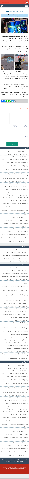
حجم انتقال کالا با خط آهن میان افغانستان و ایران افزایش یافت (15, 157)
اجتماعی (16, 459)
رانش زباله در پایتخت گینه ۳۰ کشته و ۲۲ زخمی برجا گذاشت (16, 192)
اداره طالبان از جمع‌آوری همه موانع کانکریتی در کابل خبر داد (16, 189)
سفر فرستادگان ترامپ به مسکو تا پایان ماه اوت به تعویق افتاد (16, 223)
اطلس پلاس (8, 461)
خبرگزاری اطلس (26, 2)
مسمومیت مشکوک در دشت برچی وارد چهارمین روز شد (17, 229)
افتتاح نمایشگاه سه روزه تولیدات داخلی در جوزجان (18, 241)
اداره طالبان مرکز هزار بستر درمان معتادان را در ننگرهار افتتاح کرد (15, 203)
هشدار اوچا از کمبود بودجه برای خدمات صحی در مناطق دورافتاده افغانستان (15, 211)
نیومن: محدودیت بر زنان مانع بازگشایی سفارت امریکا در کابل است (15, 159)
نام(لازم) (26, 126)
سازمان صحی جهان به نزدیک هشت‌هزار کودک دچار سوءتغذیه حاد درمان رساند (15, 170)
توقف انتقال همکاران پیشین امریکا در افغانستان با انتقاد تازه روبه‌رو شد (15, 174)
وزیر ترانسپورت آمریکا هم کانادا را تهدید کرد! (19, 218)
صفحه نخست (25, 459)
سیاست (20, 459)
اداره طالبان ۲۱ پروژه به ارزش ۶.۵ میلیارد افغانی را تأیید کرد (16, 195)
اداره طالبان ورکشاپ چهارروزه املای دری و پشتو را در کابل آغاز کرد (15, 234)
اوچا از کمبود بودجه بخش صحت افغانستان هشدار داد (17, 226)
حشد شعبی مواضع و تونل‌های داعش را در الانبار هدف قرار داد (15, 181)
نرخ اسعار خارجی (14, 461)
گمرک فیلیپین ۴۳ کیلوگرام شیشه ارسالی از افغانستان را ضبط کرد (15, 198)
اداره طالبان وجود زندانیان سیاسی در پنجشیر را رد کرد (17, 162)
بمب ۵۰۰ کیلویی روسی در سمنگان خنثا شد (19, 200)
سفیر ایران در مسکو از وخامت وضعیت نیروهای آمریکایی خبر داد (15, 215)
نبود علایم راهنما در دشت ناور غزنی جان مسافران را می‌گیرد (16, 184)
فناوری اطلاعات (20, 461)
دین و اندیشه (7, 459)
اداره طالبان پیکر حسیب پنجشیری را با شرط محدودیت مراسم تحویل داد (16, 166)
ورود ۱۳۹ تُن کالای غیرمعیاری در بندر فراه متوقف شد (17, 232)
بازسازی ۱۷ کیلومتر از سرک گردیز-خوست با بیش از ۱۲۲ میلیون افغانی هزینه (14, 238)
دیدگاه (3, 459)
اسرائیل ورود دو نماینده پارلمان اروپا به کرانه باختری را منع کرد (16, 187)
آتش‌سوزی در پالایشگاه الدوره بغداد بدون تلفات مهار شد (17, 220)
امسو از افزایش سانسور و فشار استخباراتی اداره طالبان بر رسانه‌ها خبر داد (15, 207)
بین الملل (12, 459)
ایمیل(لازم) (16, 126)
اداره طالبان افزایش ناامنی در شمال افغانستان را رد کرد (17, 154)
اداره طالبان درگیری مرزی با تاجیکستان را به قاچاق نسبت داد (16, 151)
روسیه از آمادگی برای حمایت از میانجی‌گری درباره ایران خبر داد (15, 178)
